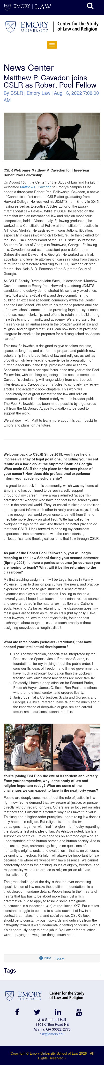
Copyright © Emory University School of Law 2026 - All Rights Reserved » (52, 1055)
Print (47, 957)
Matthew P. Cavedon (36, 187)
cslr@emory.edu (52, 1034)
